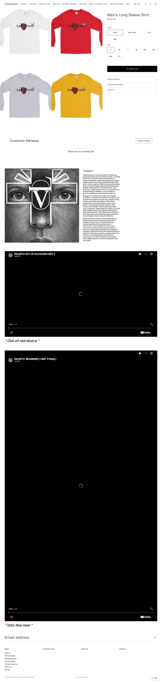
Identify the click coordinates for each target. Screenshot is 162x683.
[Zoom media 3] (25, 96)
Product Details (113, 79)
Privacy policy (10, 661)
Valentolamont (15, 677)
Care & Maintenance (115, 85)
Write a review (144, 141)
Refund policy (10, 656)
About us (8, 667)
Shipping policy (10, 658)
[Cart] (155, 4)
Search (7, 653)
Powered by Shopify (27, 677)
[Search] (145, 4)
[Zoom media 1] (25, 32)
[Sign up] (154, 637)
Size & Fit (110, 90)
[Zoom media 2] (76, 32)
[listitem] (128, 4)
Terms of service (11, 664)
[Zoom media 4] (76, 96)
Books (7, 670)
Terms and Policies (81, 677)
